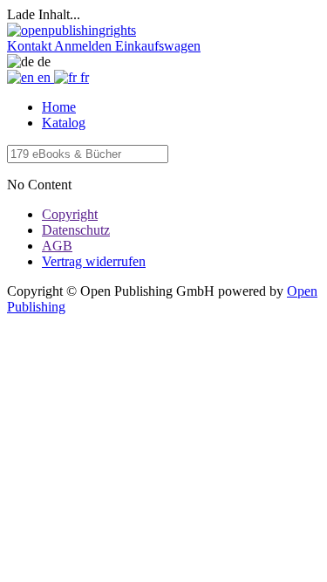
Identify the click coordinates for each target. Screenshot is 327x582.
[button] (30, 45)
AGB (57, 245)
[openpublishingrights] (71, 30)
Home (59, 106)
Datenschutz (76, 230)
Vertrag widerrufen (94, 261)
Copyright (70, 214)
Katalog (63, 122)
